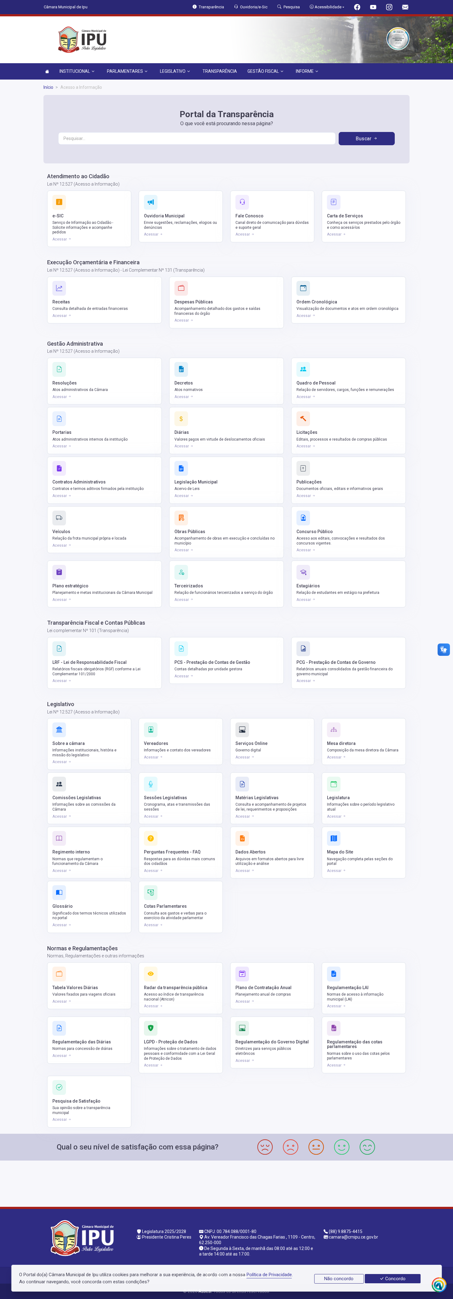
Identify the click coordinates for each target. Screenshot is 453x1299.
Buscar (364, 139)
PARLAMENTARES (125, 71)
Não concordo (338, 1278)
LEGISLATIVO (173, 71)
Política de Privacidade (269, 1274)
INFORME (305, 71)
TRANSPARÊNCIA (219, 71)
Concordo (395, 1278)
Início (48, 87)
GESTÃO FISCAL (263, 71)
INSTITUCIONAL (74, 71)
